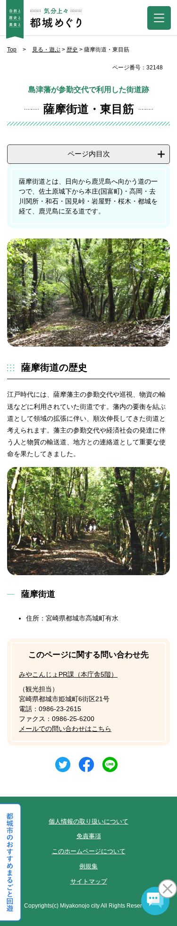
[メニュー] (159, 18)
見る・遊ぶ (46, 49)
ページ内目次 (88, 154)
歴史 (72, 49)
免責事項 (88, 836)
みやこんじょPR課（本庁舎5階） (68, 674)
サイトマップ (88, 881)
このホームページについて (89, 851)
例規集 (88, 866)
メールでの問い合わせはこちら (65, 728)
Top (12, 49)
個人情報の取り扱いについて (88, 821)
